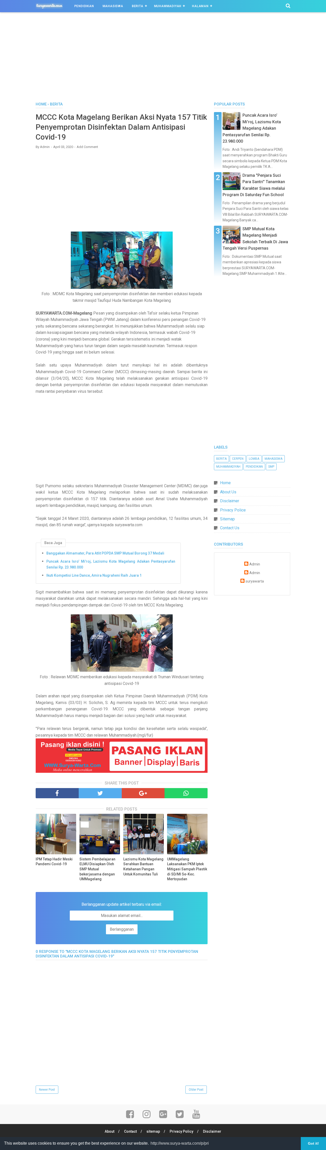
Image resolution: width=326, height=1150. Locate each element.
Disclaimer (229, 500)
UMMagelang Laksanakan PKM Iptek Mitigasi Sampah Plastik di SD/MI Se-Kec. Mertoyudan (187, 869)
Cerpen (237, 459)
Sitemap (227, 519)
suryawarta (255, 581)
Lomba (254, 459)
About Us (228, 492)
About (109, 1131)
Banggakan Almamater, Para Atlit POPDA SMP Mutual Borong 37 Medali (105, 553)
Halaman (200, 6)
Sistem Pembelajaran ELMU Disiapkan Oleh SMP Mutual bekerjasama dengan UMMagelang (97, 869)
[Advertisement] (163, 58)
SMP (271, 466)
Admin (254, 564)
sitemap (153, 1131)
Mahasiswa (113, 6)
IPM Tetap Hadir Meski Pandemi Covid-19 (54, 861)
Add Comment (87, 147)
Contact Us (229, 527)
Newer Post (47, 1089)
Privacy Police (233, 510)
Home (225, 482)
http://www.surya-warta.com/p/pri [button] (180, 1143)
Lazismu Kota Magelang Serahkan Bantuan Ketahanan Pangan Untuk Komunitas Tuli (143, 866)
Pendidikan (84, 6)
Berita (137, 6)
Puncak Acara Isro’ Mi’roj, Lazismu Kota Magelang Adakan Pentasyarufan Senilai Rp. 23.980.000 (110, 564)
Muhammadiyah (168, 6)
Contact (130, 1131)
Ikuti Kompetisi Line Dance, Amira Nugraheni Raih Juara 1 (94, 575)
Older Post (196, 1089)
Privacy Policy (181, 1131)
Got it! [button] (313, 1143)
